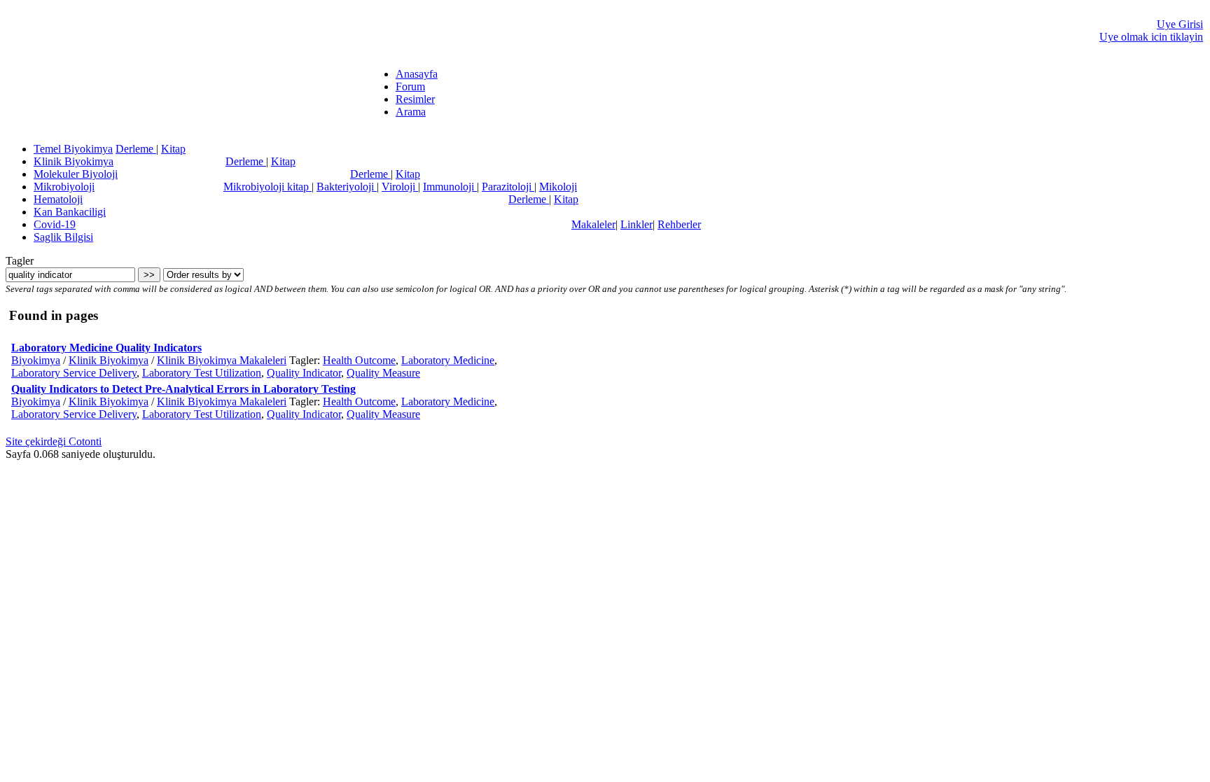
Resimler (415, 99)
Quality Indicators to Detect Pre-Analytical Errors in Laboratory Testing (183, 389)
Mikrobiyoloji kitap (267, 187)
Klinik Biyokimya (73, 161)
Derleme (136, 149)
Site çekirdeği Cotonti (54, 441)
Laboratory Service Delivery (74, 373)
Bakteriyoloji (347, 187)
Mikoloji (558, 187)
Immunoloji (450, 187)
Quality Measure (383, 373)
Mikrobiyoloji (64, 187)
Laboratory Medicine (447, 360)
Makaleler (593, 224)
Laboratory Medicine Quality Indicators (106, 348)
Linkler (636, 224)
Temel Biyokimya (73, 149)
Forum (410, 86)
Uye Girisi (1180, 24)
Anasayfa (417, 74)
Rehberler (679, 224)
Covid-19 (55, 224)
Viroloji (400, 187)
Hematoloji (58, 199)
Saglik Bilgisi (63, 237)
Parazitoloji (508, 187)
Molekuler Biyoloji (76, 174)
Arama (411, 112)
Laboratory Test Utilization (201, 373)
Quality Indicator (304, 373)
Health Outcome (359, 360)
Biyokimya (35, 360)
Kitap (173, 149)
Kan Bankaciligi (70, 212)
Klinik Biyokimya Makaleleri (221, 360)
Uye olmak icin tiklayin (1151, 37)
